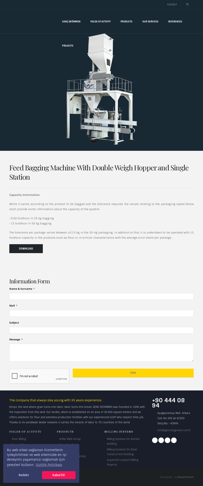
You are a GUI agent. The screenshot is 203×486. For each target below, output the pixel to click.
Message (15, 339)
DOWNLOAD (26, 248)
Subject (14, 322)
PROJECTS (67, 45)
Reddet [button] (24, 475)
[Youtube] (167, 440)
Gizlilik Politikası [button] (49, 465)
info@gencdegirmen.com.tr (174, 430)
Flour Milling (19, 439)
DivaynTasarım (186, 477)
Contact (172, 4)
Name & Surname (21, 288)
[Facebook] (155, 440)
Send (133, 372)
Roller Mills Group (70, 439)
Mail (12, 305)
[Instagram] (161, 440)
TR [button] (188, 4)
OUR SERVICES (150, 21)
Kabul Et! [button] (59, 475)
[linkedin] (174, 440)
